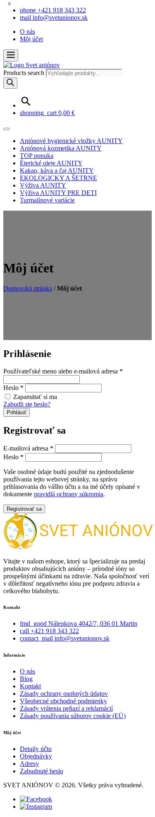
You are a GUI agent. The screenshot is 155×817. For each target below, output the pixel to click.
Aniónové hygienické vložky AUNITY (71, 140)
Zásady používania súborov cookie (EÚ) (73, 715)
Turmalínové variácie (47, 200)
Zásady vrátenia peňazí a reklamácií (66, 708)
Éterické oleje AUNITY (51, 163)
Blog (26, 678)
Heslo (13, 387)
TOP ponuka (36, 155)
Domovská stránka (27, 288)
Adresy (29, 763)
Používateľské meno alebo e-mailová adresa (63, 371)
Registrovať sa (24, 509)
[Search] (10, 83)
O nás (27, 31)
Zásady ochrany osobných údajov (64, 693)
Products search (24, 72)
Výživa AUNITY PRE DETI (58, 192)
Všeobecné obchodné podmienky (63, 700)
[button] (10, 55)
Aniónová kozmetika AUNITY (61, 148)
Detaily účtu (36, 748)
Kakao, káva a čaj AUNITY (57, 170)
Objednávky (36, 756)
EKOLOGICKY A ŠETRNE (58, 177)
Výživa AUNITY (43, 185)
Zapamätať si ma (34, 396)
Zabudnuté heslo (41, 771)
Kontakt (30, 686)
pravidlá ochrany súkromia (68, 494)
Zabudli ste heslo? (26, 404)
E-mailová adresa (28, 448)
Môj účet (31, 38)
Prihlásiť (16, 412)
